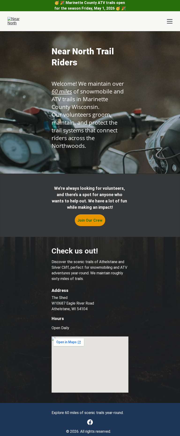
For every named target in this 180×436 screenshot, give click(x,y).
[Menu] (169, 21)
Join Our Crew (89, 220)
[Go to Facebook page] (90, 422)
